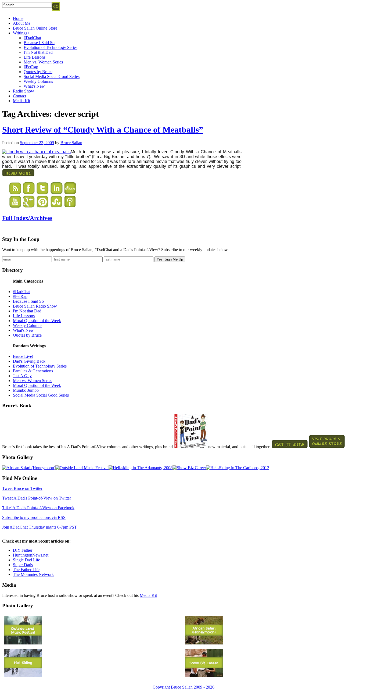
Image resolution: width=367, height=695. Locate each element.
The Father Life (26, 569)
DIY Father (22, 550)
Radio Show (23, 91)
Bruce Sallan (71, 142)
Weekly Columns (38, 81)
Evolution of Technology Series (50, 47)
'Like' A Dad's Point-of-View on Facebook (38, 507)
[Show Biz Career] (189, 467)
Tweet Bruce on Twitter (22, 488)
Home (18, 18)
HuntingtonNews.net (30, 555)
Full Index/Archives (27, 218)
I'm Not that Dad (27, 311)
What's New (23, 330)
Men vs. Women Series (43, 62)
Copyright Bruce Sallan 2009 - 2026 (183, 687)
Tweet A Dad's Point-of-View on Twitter (36, 498)
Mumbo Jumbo (26, 390)
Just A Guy (22, 375)
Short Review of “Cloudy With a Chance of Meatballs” (102, 129)
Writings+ (21, 33)
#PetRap (31, 67)
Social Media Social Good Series (52, 76)
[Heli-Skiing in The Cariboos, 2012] (237, 467)
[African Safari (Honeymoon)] (28, 467)
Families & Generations (33, 371)
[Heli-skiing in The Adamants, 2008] (140, 467)
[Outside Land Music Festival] (82, 467)
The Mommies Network (33, 574)
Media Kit (21, 100)
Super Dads (23, 564)
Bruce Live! (23, 356)
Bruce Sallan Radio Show (35, 306)
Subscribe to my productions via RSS (34, 517)
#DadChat (32, 37)
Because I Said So (39, 42)
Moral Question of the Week (37, 320)
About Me (21, 23)
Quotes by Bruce (38, 71)
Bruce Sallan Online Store (35, 28)
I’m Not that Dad (38, 52)
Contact (19, 96)
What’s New (34, 86)
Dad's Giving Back (29, 361)
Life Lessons (34, 57)
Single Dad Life (26, 560)
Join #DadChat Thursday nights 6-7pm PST (39, 527)
